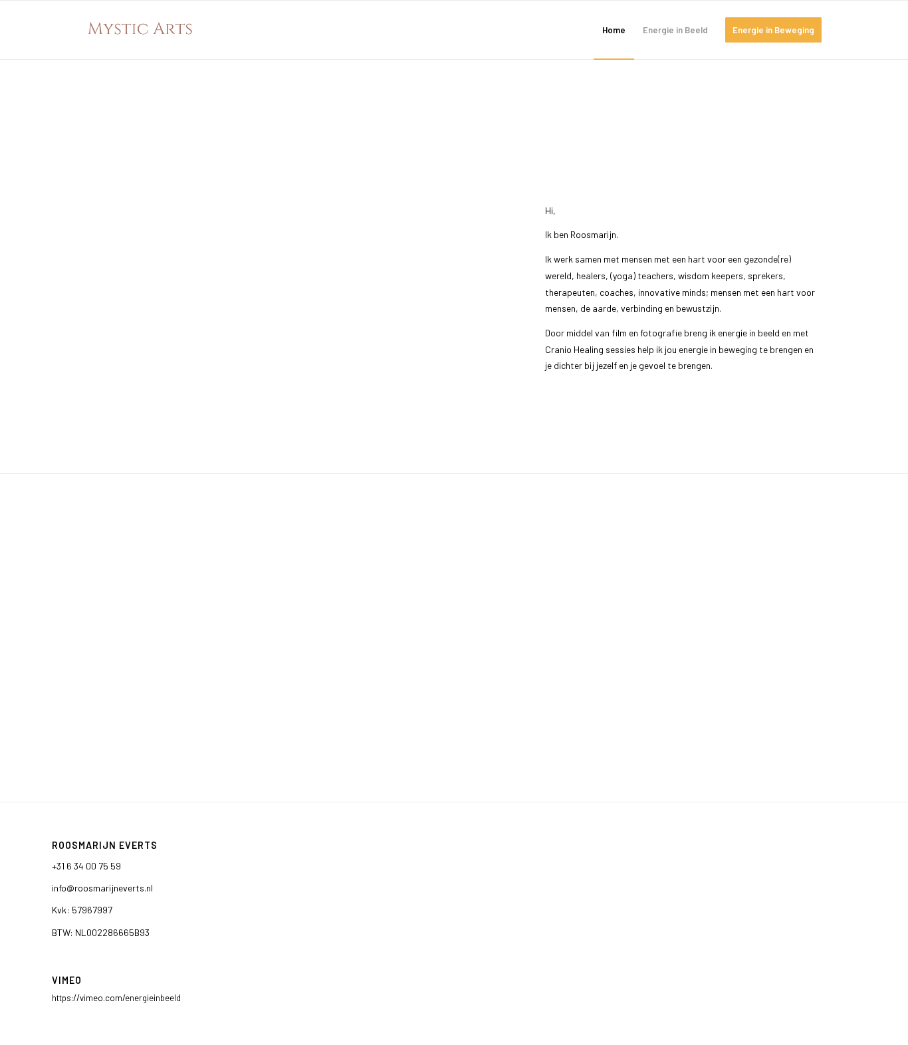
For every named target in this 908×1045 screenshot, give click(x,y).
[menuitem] (614, 30)
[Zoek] (843, 30)
